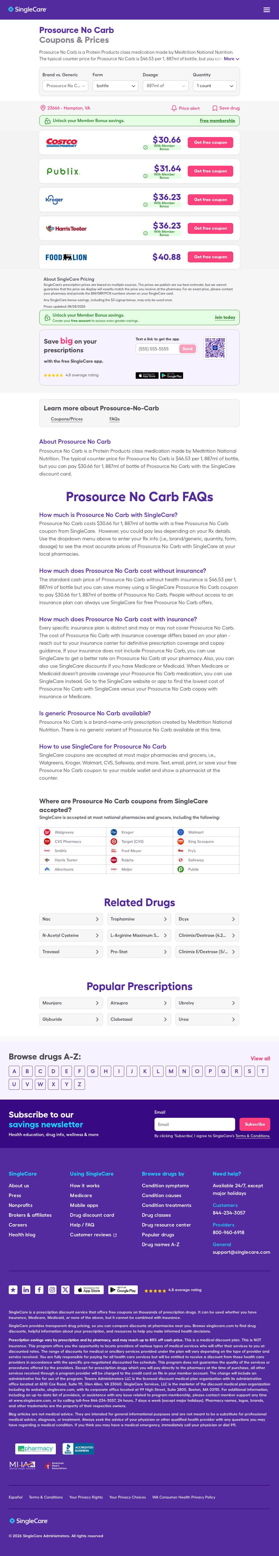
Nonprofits (20, 1205)
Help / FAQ (82, 1225)
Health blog (22, 1234)
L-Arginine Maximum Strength (135, 935)
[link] (226, 108)
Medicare (81, 1195)
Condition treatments (166, 1205)
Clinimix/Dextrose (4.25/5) (203, 935)
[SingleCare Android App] (123, 1289)
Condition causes (161, 1195)
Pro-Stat (119, 951)
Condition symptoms (165, 1185)
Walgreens (64, 832)
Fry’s (192, 851)
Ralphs (128, 860)
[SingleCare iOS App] (89, 1289)
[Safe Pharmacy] (35, 1448)
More (229, 58)
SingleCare (32, 1536)
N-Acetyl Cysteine (61, 935)
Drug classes (156, 1215)
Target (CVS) (133, 841)
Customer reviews (90, 1234)
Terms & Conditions (46, 1497)
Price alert (189, 108)
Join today (225, 317)
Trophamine (123, 919)
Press (15, 1195)
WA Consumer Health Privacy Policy (183, 1497)
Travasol (51, 951)
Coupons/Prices (67, 419)
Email (159, 1112)
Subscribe (255, 1124)
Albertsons (64, 869)
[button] (65, 108)
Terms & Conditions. (252, 1136)
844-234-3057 (229, 1213)
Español (15, 1497)
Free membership (217, 120)
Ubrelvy (186, 1003)
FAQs (115, 419)
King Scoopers (201, 841)
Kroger (128, 832)
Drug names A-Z (161, 1244)
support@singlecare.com (241, 1252)
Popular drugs (158, 1234)
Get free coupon (210, 142)
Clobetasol (121, 1019)
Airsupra (119, 1003)
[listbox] (65, 81)
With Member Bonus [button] (164, 147)
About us (19, 1185)
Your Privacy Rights (86, 1497)
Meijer (127, 869)
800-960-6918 (228, 1232)
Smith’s (61, 851)
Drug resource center (166, 1225)
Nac (47, 919)
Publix (193, 869)
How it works (84, 1185)
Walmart (196, 832)
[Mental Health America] (23, 1465)
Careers (18, 1225)
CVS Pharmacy (68, 841)
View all (260, 1058)
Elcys (184, 919)
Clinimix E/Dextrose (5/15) (203, 951)
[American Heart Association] (57, 1465)
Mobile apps (84, 1205)
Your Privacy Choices (127, 1497)
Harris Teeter (66, 860)
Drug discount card (92, 1215)
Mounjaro (52, 1003)
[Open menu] (266, 10)
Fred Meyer (131, 851)
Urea (184, 1019)
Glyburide (52, 1019)
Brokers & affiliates (30, 1215)
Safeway (196, 860)
